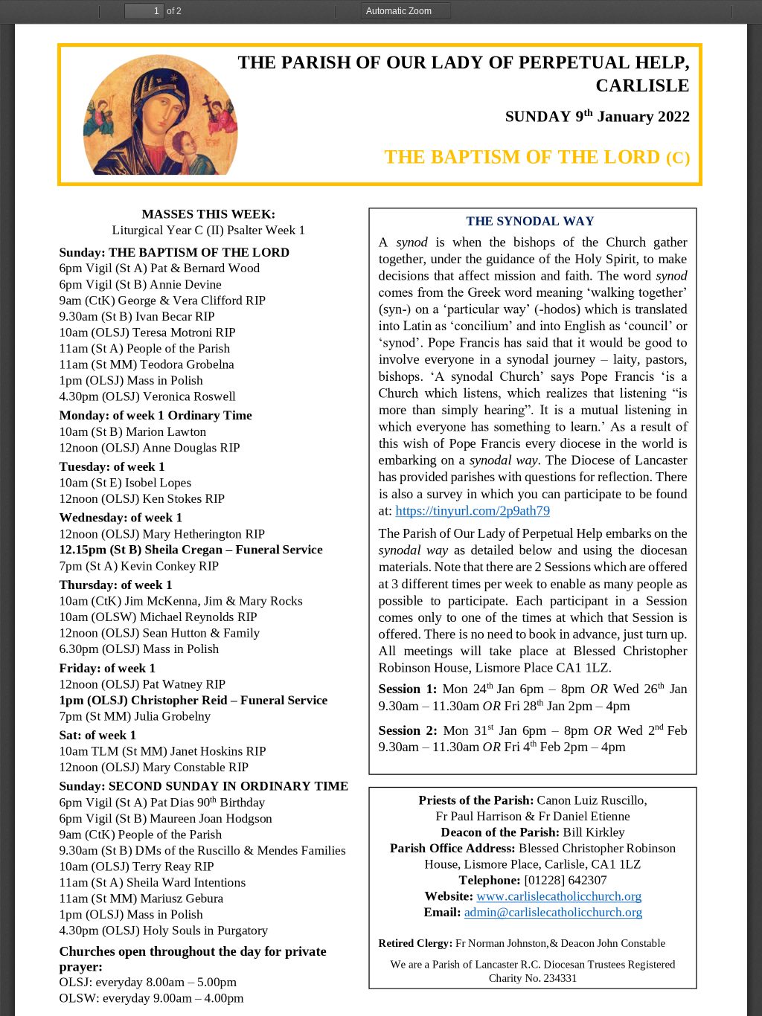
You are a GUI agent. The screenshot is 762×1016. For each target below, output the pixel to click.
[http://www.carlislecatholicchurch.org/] (558, 896)
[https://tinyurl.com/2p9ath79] (472, 510)
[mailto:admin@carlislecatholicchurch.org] (553, 912)
